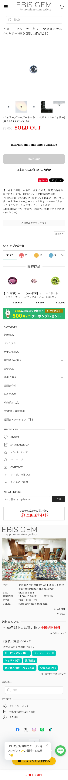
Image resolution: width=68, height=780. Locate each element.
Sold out (34, 159)
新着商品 (9, 335)
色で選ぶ (9, 368)
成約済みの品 (11, 402)
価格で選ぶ (10, 377)
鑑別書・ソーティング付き (19, 419)
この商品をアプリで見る (34, 223)
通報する (59, 233)
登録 (58, 498)
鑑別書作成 (10, 385)
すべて (9, 255)
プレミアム (10, 343)
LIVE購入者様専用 (14, 411)
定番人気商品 (11, 351)
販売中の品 (10, 394)
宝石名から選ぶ (12, 360)
